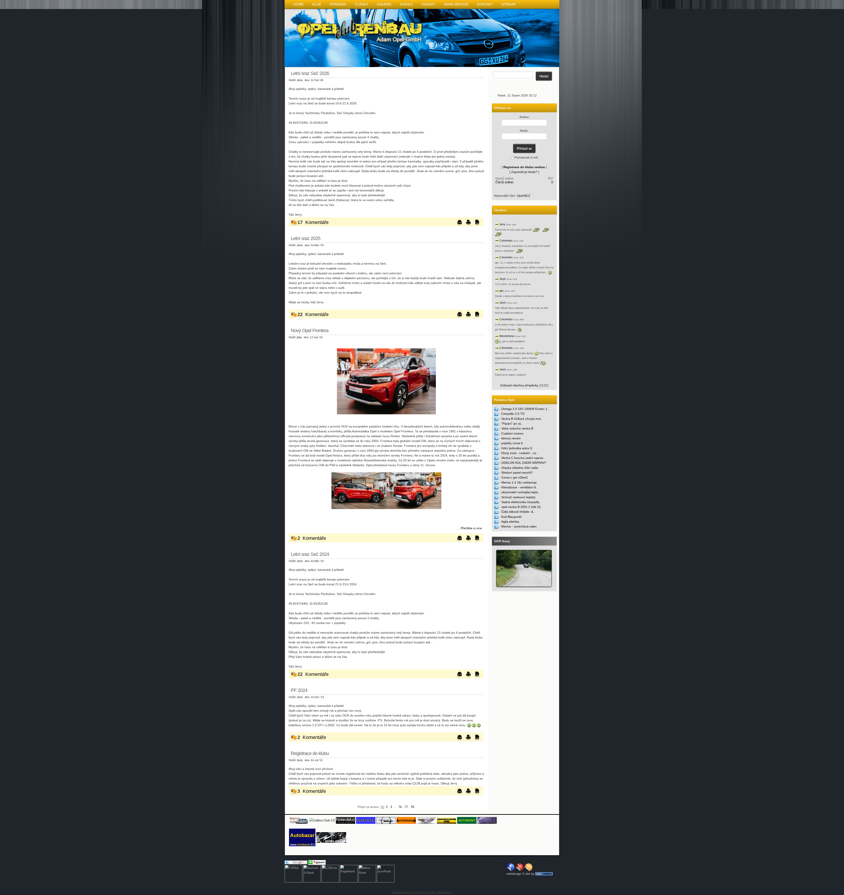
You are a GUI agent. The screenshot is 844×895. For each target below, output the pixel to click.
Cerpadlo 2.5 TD (512, 413)
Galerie (384, 4)
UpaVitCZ (523, 195)
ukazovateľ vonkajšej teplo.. (520, 492)
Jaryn (502, 278)
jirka (299, 337)
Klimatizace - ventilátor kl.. (519, 487)
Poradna (338, 4)
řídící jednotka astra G (516, 448)
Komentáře (317, 222)
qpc (501, 290)
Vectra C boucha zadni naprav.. (523, 458)
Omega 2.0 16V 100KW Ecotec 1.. (525, 409)
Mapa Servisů (456, 4)
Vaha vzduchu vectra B (517, 428)
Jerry (300, 80)
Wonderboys (507, 336)
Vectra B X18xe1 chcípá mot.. (521, 418)
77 (406, 807)
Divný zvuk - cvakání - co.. (519, 453)
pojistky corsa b (512, 443)
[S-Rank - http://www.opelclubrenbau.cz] (312, 873)
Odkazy (428, 4)
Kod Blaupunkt (511, 516)
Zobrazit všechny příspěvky (519, 385)
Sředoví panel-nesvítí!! (517, 472)
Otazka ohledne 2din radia (519, 467)
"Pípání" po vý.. (512, 423)
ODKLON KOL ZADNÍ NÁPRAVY (523, 462)
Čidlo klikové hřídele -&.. (518, 511)
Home (298, 4)
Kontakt (485, 4)
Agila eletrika (510, 521)
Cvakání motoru (512, 433)
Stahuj (406, 4)
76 (400, 807)
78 (412, 807)
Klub (316, 4)
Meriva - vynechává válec (519, 526)
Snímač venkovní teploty (518, 497)
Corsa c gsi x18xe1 (514, 477)
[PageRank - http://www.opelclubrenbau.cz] (349, 873)
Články (361, 4)
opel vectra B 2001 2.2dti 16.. (521, 507)
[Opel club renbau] (386, 381)
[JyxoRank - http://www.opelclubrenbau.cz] (386, 873)
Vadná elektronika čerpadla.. (521, 502)
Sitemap (508, 4)
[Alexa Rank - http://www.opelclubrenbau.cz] (367, 873)
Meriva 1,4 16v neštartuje (519, 482)
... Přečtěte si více (469, 528)
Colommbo (506, 240)
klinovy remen (511, 438)
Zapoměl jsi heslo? (524, 172)
